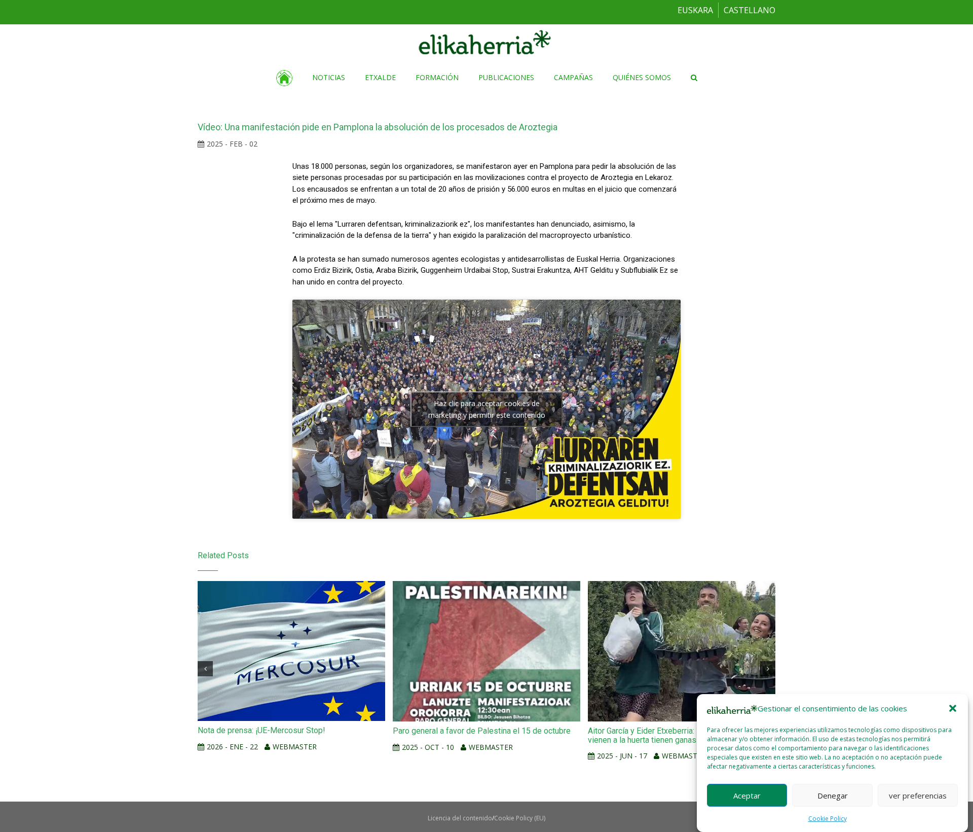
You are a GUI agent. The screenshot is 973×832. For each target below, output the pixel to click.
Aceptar (747, 795)
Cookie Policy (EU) (519, 818)
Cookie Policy (827, 818)
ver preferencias (918, 795)
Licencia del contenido (460, 818)
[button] (953, 708)
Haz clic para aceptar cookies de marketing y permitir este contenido (486, 409)
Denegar (832, 795)
